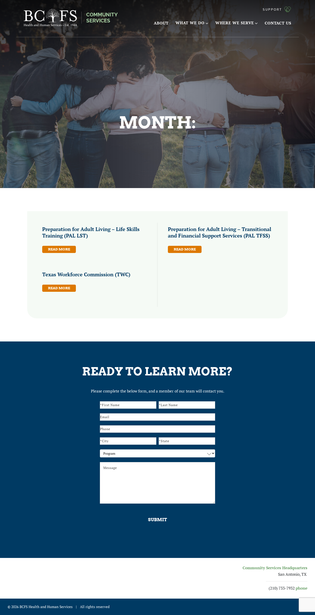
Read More (59, 249)
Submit (157, 519)
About (161, 23)
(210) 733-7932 (282, 588)
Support (272, 9)
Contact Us (278, 23)
